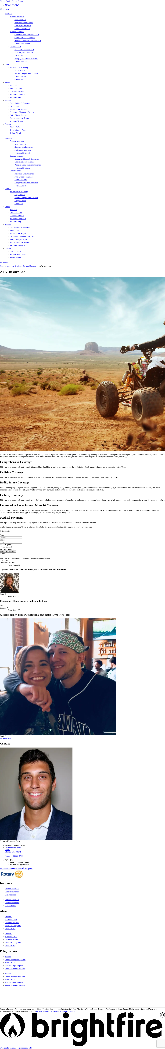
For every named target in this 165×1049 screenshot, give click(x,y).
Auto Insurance (20, 20)
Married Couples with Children (26, 73)
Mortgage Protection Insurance (26, 59)
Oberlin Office (15, 127)
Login (72, 1011)
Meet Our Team (16, 88)
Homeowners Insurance (23, 23)
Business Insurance (17, 32)
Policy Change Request (19, 115)
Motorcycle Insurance (22, 26)
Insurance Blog (15, 97)
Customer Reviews (17, 91)
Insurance (8, 14)
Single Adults (19, 70)
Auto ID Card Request (18, 109)
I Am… (8, 64)
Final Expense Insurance (23, 52)
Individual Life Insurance (24, 50)
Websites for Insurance (16, 1048)
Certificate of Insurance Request (22, 112)
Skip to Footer (17, 1)
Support (8, 100)
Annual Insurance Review (20, 118)
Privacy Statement (43, 1011)
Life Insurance (15, 47)
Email (2, 540)
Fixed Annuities (20, 55)
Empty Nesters (20, 76)
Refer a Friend (15, 133)
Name (3, 535)
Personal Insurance (17, 17)
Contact (8, 124)
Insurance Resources (17, 121)
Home (2, 266)
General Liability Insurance (24, 38)
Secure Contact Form (18, 130)
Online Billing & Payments (20, 103)
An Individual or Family (19, 67)
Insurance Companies (18, 94)
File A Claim (14, 106)
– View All (18, 79)
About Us (13, 85)
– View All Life (20, 61)
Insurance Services (14, 266)
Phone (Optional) (6, 545)
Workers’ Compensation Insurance (27, 41)
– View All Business (22, 43)
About (7, 82)
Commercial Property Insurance (26, 35)
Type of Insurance (7, 549)
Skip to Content (6, 1)
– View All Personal (22, 29)
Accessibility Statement (60, 1011)
